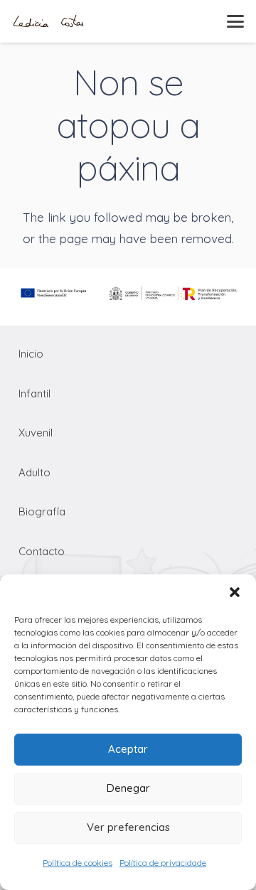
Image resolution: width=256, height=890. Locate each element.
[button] (235, 592)
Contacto (41, 551)
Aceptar (128, 749)
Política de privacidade (162, 862)
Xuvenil (35, 432)
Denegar (128, 788)
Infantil (34, 393)
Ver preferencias (128, 827)
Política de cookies (77, 862)
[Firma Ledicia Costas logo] (48, 21)
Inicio (30, 353)
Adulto (34, 472)
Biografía (41, 511)
